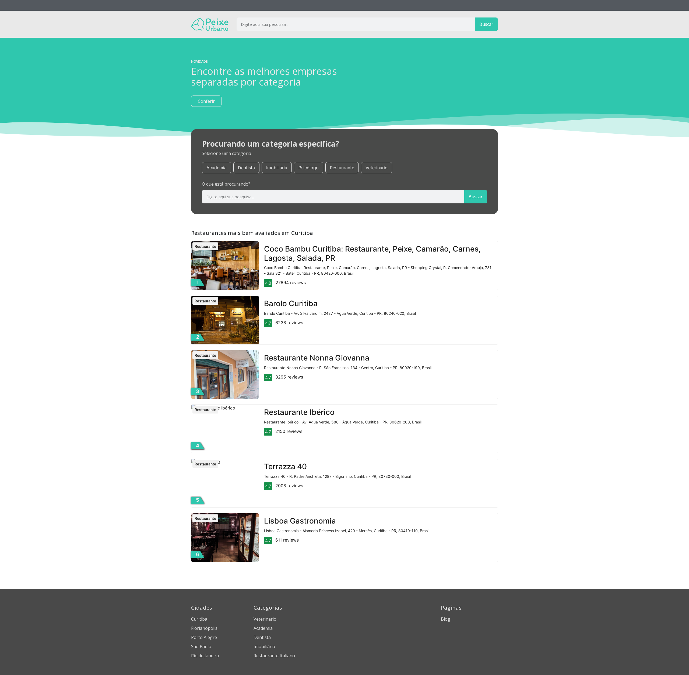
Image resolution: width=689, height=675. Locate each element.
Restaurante (342, 167)
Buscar (486, 24)
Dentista (246, 167)
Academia (216, 167)
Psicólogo (308, 167)
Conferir (206, 101)
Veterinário (376, 167)
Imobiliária (276, 167)
